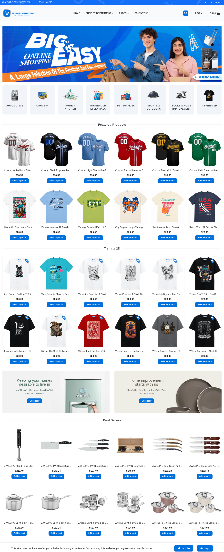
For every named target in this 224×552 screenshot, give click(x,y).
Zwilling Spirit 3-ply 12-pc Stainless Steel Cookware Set (93, 522)
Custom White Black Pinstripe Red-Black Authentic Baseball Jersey (19, 170)
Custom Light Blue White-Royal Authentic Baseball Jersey (93, 170)
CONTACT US (205, 2)
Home (76, 13)
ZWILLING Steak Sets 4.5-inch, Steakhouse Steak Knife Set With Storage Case (204, 466)
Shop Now (35, 401)
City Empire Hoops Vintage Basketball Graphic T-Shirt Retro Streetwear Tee (130, 227)
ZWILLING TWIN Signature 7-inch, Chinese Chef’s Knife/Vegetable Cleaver (56, 466)
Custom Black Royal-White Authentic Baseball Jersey (56, 170)
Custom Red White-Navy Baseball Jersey (130, 170)
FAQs (217, 2)
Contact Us (141, 13)
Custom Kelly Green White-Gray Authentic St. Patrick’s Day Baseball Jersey (204, 170)
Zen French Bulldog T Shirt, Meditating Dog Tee (19, 294)
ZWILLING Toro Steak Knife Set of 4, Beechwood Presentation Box (167, 466)
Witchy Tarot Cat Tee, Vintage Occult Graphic (93, 351)
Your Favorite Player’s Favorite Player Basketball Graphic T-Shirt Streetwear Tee (56, 294)
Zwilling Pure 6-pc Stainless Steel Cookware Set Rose (167, 522)
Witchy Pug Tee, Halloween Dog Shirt (130, 351)
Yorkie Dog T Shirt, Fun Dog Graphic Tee (204, 294)
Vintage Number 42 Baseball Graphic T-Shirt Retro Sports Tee (56, 227)
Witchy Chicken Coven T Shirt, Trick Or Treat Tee (167, 351)
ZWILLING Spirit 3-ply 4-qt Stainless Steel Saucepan (19, 522)
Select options (19, 181)
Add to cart (19, 476)
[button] (185, 13)
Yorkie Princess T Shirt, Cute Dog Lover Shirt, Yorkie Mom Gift (130, 294)
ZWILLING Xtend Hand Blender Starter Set (19, 466)
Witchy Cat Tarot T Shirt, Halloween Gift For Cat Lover (204, 351)
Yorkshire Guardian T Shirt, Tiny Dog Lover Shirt (93, 294)
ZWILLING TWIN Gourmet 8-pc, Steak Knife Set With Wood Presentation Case (130, 466)
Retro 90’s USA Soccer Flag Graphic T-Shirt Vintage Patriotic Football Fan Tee (204, 227)
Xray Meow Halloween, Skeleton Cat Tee (19, 351)
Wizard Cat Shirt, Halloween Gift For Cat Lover (56, 351)
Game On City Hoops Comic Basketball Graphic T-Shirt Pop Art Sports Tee (19, 227)
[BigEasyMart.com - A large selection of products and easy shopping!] (18, 13)
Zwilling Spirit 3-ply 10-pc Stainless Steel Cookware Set (130, 522)
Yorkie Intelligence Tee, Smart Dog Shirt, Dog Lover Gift (167, 294)
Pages (123, 13)
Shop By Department (98, 13)
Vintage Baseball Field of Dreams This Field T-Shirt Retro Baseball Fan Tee (93, 227)
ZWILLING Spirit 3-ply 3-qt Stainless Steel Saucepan (56, 522)
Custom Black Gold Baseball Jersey (167, 170)
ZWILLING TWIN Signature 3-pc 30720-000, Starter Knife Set (93, 466)
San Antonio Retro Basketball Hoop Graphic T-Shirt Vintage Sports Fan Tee (167, 227)
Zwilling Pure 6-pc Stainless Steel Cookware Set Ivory (204, 522)
